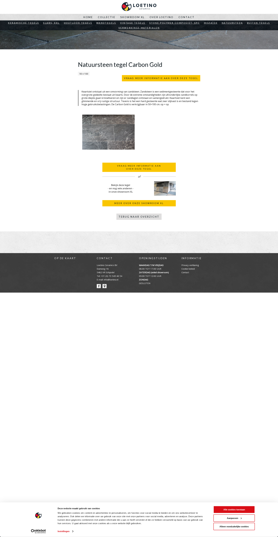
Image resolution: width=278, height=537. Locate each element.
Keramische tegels (23, 23)
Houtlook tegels (78, 23)
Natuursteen (232, 23)
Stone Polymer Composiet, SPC (174, 23)
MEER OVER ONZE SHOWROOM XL (139, 203)
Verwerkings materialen (139, 27)
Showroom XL (132, 17)
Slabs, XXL (51, 23)
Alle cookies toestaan (234, 509)
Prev (156, 189)
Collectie (106, 17)
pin (104, 286)
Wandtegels (106, 23)
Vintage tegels (132, 23)
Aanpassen (232, 518)
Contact (187, 17)
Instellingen (64, 531)
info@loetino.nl (111, 279)
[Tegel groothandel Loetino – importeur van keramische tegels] (139, 7)
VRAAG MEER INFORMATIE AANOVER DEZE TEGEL (139, 167)
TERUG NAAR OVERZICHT (139, 216)
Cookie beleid (188, 268)
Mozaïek (210, 23)
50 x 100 (83, 73)
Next (174, 189)
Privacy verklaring (190, 265)
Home (88, 17)
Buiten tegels (258, 23)
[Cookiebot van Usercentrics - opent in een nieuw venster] (38, 531)
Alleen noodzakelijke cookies (234, 526)
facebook (99, 286)
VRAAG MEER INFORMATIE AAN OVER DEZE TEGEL (161, 78)
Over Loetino (162, 17)
